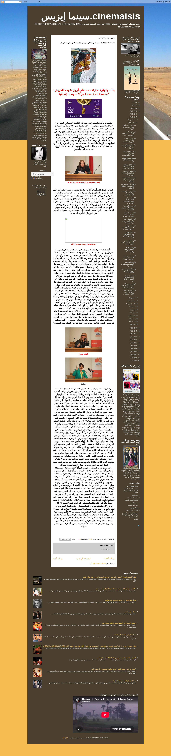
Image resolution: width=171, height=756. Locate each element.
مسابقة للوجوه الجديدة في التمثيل (125, 634)
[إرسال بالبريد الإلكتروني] (69, 539)
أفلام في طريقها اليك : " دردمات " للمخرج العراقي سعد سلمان (116, 588)
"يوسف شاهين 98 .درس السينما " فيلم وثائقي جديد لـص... (128, 285)
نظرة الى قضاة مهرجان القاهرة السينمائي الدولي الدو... (129, 235)
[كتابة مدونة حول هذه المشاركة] (67, 539)
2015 (135, 331)
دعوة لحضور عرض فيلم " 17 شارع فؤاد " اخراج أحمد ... (128, 242)
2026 (135, 102)
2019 (135, 111)
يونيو (133, 309)
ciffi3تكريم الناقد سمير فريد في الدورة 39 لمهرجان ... (128, 146)
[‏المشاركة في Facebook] (63, 539)
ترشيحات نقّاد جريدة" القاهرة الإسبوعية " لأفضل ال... (129, 179)
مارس (133, 318)
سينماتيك (135, 495)
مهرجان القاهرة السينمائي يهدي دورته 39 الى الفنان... (130, 250)
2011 (135, 343)
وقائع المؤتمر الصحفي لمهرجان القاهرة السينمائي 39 (129, 270)
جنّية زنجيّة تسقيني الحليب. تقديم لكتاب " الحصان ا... (128, 264)
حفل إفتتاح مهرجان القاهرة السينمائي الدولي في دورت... (129, 166)
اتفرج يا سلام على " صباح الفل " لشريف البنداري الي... (128, 207)
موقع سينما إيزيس (132, 486)
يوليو (133, 306)
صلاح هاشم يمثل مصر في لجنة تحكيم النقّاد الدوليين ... (129, 192)
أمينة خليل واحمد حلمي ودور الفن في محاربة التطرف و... (128, 227)
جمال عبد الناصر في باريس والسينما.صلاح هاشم (120, 600)
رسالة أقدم (58, 558)
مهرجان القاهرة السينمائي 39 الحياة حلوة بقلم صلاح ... (129, 133)
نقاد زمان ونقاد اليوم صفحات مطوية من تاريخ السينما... (129, 127)
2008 (135, 351)
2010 (135, 346)
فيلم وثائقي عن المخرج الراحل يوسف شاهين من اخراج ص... (129, 200)
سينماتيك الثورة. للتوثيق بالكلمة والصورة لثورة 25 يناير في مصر (130, 514)
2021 (135, 105)
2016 (135, 328)
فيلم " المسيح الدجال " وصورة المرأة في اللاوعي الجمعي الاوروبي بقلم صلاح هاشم (109, 577)
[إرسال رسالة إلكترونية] (73, 539)
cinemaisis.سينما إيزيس (90, 16)
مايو (133, 312)
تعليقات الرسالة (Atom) (98, 563)
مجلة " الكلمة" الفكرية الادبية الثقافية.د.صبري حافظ (131, 490)
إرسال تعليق (106, 549)
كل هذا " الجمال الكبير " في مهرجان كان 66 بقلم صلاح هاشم (116, 658)
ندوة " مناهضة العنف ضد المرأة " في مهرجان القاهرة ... (129, 153)
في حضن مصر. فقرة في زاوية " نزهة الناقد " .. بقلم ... (129, 292)
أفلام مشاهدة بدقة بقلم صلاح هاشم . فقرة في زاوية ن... (129, 214)
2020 (135, 108)
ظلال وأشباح (134, 508)
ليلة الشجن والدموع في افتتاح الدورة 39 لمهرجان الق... (129, 173)
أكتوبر (133, 298)
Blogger (65, 738)
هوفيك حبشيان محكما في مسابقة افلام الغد (129, 160)
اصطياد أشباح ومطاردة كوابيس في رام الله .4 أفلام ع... (128, 186)
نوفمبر (133, 122)
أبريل (133, 315)
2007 (135, 354)
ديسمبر (132, 120)
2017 (135, 117)
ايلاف (136, 519)
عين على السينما (132, 497)
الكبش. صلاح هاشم (131, 510)
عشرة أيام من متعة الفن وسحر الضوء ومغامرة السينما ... (129, 257)
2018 (135, 114)
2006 (135, 357)
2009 (135, 349)
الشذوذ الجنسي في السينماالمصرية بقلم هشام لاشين (119, 623)
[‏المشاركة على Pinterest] (60, 539)
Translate (39, 179)
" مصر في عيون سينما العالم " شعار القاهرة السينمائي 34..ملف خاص (113, 669)
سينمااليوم (134, 503)
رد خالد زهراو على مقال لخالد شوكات (124, 680)
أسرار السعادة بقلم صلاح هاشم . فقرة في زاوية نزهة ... (129, 221)
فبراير (133, 321)
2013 (135, 337)
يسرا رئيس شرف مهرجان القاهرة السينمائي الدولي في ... (129, 278)
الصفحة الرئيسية (83, 558)
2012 (135, 340)
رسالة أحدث (109, 558)
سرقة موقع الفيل (130, 611)
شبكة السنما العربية (131, 500)
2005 (135, 360)
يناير (133, 324)
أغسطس (132, 304)
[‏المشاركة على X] (65, 539)
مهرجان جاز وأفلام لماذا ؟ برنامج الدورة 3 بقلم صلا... (129, 140)
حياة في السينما (132, 505)
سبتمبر (132, 301)
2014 (135, 334)
